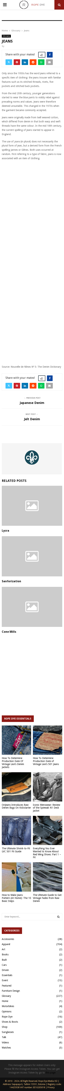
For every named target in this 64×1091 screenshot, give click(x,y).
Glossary (6, 36)
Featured (6, 985)
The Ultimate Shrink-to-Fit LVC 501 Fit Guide (16, 850)
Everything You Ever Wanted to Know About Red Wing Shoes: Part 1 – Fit (47, 853)
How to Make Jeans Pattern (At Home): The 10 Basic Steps (16, 898)
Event (5, 980)
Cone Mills (9, 631)
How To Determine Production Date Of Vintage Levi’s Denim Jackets (13, 762)
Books (5, 954)
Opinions (6, 1011)
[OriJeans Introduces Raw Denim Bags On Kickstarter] (16, 786)
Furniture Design (11, 990)
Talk (4, 1037)
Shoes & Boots (10, 1021)
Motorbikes (8, 1006)
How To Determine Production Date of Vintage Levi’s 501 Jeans (46, 761)
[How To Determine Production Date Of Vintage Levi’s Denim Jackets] (16, 740)
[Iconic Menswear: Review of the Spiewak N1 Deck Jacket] (47, 786)
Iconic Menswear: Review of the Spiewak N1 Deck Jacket (46, 807)
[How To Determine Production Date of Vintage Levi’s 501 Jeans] (47, 740)
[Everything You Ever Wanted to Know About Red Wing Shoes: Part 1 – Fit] (47, 830)
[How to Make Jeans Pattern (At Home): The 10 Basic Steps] (16, 877)
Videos (5, 1042)
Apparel (6, 944)
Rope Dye (7, 1016)
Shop (4, 1026)
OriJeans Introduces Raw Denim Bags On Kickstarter (16, 806)
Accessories (8, 939)
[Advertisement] (32, 195)
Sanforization (11, 581)
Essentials (7, 975)
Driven (5, 970)
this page (50, 1072)
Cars (4, 965)
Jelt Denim (32, 419)
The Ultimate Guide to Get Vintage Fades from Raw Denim (47, 898)
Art (3, 949)
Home (5, 1001)
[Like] (41, 55)
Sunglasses (8, 1032)
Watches (6, 1047)
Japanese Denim (32, 403)
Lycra (5, 530)
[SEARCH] (58, 916)
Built (4, 959)
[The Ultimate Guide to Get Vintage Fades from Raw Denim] (47, 877)
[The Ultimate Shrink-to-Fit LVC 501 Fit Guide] (16, 830)
